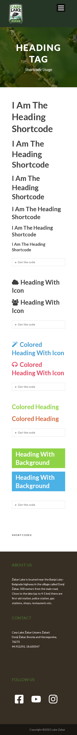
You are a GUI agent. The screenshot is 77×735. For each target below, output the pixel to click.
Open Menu (61, 8)
